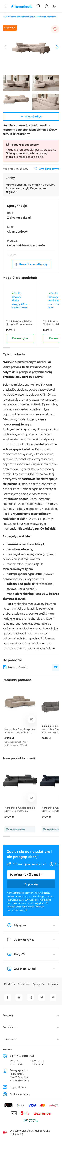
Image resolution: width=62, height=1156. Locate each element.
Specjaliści (39, 984)
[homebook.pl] (21, 6)
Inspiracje (24, 984)
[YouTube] (19, 997)
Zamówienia (10, 1027)
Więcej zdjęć (33, 116)
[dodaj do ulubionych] (55, 29)
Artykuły (53, 984)
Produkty (9, 984)
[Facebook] (7, 997)
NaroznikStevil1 (17, 667)
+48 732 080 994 (22, 1056)
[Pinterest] (41, 997)
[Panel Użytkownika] (47, 6)
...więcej (23, 910)
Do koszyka (20, 338)
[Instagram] (30, 997)
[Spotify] (53, 997)
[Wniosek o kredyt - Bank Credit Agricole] (31, 1120)
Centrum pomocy (20, 1094)
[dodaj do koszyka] (31, 719)
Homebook (9, 1039)
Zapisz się (31, 884)
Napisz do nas (18, 1087)
